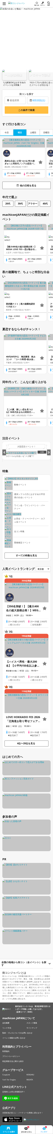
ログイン (42, 5)
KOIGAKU (30, 1074)
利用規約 (5, 1051)
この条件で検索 (26, 110)
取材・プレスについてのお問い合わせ (17, 1033)
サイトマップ (31, 1028)
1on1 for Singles (9, 1079)
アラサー (32, 203)
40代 (45, 203)
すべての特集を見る (26, 555)
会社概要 (5, 1023)
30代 (20, 203)
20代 (7, 203)
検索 (48, 5)
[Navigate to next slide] (49, 452)
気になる (36, 5)
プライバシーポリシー (11, 1056)
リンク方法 (6, 1028)
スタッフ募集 (31, 1023)
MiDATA (29, 1079)
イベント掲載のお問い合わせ (13, 1038)
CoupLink (6, 1074)
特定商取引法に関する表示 (13, 1061)
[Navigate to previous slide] (4, 452)
